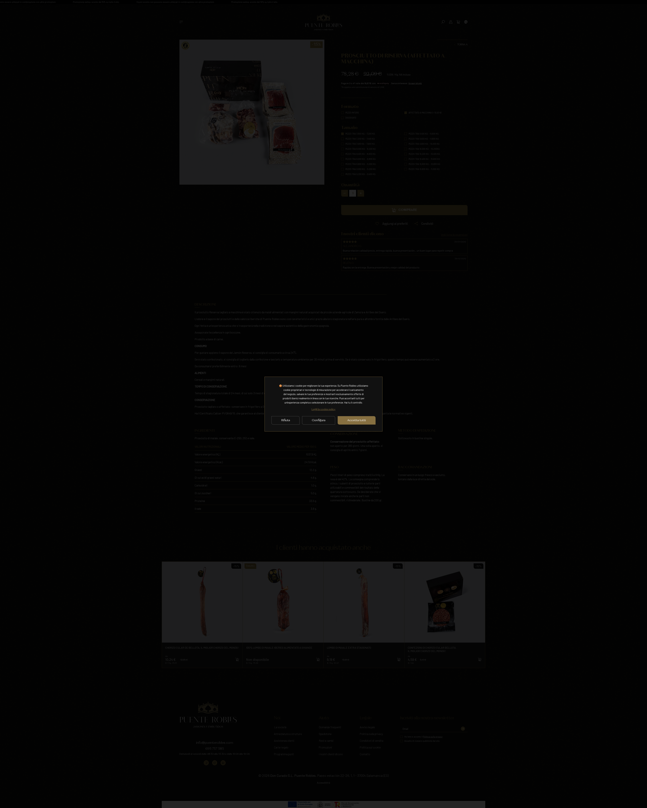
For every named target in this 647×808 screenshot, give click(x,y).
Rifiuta (285, 420)
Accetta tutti (356, 420)
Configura (318, 420)
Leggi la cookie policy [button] (323, 409)
